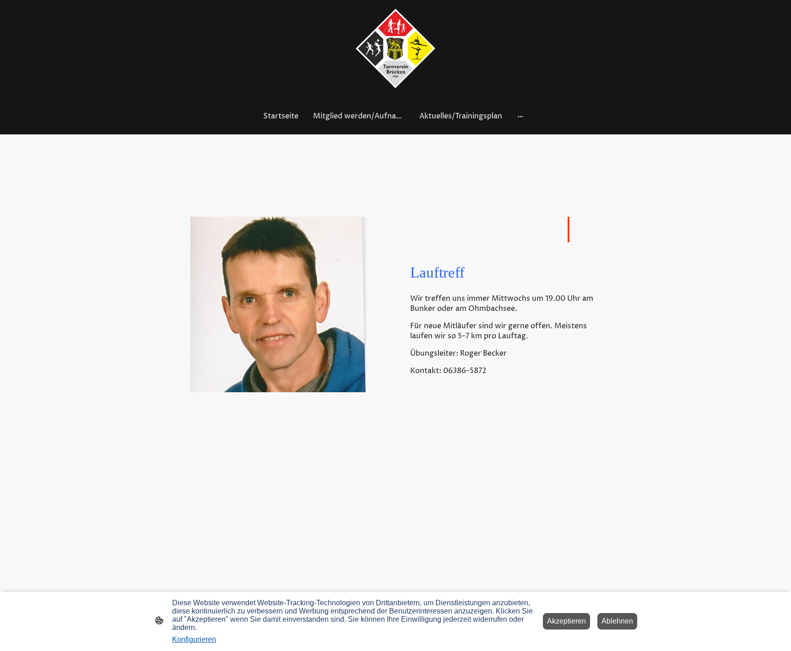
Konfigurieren (194, 639)
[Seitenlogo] (396, 48)
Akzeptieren (566, 621)
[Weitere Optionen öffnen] (520, 116)
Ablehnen (617, 621)
